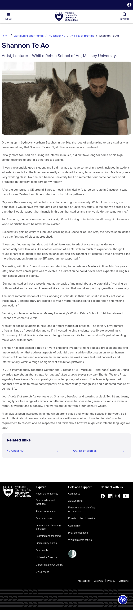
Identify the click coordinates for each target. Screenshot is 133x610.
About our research (46, 511)
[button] (129, 5)
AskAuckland (75, 500)
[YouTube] (126, 496)
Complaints (74, 525)
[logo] (66, 16)
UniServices (42, 571)
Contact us (74, 493)
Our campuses (44, 518)
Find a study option (46, 542)
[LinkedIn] (110, 496)
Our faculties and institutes (45, 502)
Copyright (98, 581)
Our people (42, 550)
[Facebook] (103, 496)
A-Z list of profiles (82, 35)
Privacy (111, 581)
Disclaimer (124, 581)
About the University (47, 493)
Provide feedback (78, 532)
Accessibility (84, 581)
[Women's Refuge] (72, 557)
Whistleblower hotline (80, 539)
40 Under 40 (57, 35)
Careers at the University (49, 564)
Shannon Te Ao (109, 35)
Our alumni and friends (28, 35)
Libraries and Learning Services (48, 527)
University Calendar (47, 557)
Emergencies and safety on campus (81, 509)
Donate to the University (81, 518)
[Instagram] (118, 496)
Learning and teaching (48, 535)
